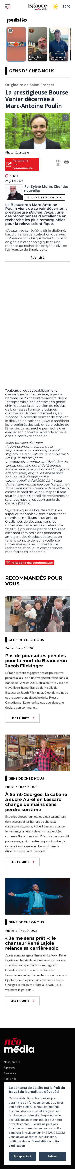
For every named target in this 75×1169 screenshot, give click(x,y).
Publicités (10, 1078)
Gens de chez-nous (31, 71)
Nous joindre (12, 1062)
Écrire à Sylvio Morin (44, 197)
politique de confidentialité (28, 1141)
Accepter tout (22, 1156)
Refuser (53, 1156)
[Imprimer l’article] (66, 162)
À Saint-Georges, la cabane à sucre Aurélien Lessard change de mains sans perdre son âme (36, 802)
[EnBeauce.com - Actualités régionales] (37, 6)
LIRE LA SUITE (19, 718)
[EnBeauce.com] (19, 1044)
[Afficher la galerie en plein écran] (65, 117)
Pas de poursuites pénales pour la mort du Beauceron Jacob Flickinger (36, 661)
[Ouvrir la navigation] (7, 6)
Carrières (10, 1073)
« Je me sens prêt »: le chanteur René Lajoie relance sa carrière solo (31, 943)
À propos (9, 1067)
